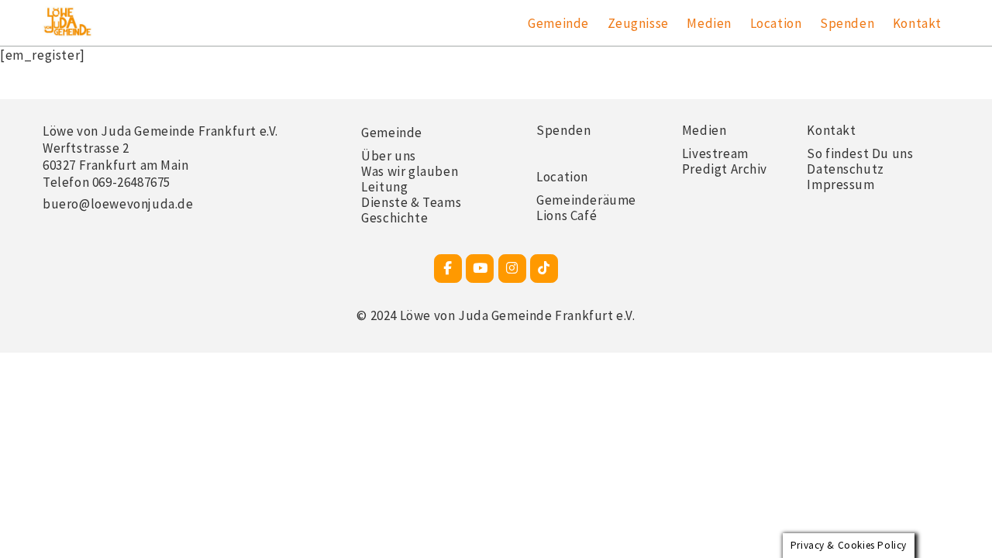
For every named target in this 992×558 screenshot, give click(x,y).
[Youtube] (480, 268)
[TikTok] (544, 268)
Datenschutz (845, 168)
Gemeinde (558, 23)
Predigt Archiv (724, 168)
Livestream (715, 153)
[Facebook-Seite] (448, 268)
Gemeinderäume (586, 199)
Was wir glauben (409, 171)
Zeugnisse (638, 23)
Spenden (847, 23)
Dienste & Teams (411, 202)
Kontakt (917, 23)
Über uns (388, 155)
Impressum (840, 184)
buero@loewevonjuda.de (118, 203)
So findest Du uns (860, 153)
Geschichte (394, 217)
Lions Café (566, 215)
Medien (709, 23)
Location (776, 23)
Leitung (384, 186)
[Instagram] (512, 268)
